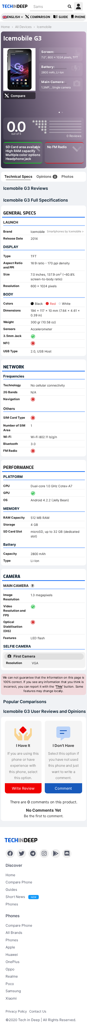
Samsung (13, 991)
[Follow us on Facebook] (10, 853)
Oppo (10, 969)
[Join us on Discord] (66, 853)
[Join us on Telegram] (32, 853)
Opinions (46, 176)
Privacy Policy (16, 1011)
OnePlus (12, 962)
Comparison (40, 17)
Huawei (12, 954)
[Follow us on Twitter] (21, 853)
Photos (67, 176)
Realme (12, 976)
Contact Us (37, 1011)
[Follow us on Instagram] (44, 853)
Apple (10, 947)
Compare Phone (19, 882)
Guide (63, 17)
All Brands (14, 932)
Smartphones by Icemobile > (65, 231)
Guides (11, 889)
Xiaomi (11, 998)
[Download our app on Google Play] (55, 853)
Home (10, 875)
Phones (12, 904)
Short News (21, 897)
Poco (10, 984)
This (59, 686)
